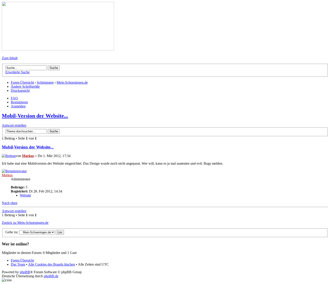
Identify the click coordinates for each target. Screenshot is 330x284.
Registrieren (19, 102)
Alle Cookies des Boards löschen (51, 264)
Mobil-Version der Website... (35, 116)
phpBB (25, 272)
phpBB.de (51, 276)
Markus (28, 156)
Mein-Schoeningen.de (72, 82)
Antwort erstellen (14, 125)
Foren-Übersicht (22, 82)
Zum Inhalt (10, 58)
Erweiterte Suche (17, 72)
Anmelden (18, 106)
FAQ (14, 98)
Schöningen (45, 82)
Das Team (18, 264)
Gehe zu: (11, 232)
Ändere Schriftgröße (25, 86)
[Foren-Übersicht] (58, 49)
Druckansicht (20, 90)
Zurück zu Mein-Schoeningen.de (25, 223)
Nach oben (9, 203)
